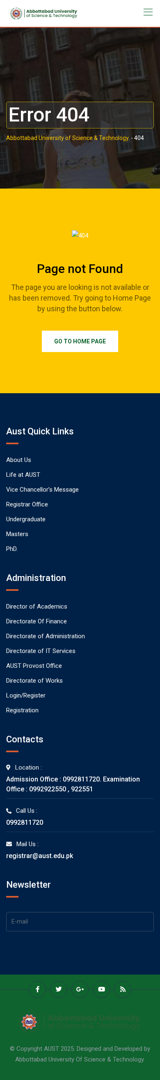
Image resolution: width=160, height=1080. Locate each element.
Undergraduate (26, 519)
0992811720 (24, 822)
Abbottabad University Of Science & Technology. (80, 1059)
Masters (17, 534)
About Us (18, 460)
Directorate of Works (34, 680)
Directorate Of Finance (36, 621)
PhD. (12, 549)
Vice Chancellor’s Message (42, 489)
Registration (22, 710)
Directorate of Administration (45, 636)
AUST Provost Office (34, 665)
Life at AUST (23, 474)
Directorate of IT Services (40, 651)
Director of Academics (36, 606)
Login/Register (26, 695)
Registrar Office (27, 504)
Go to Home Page (80, 341)
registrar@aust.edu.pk (39, 856)
